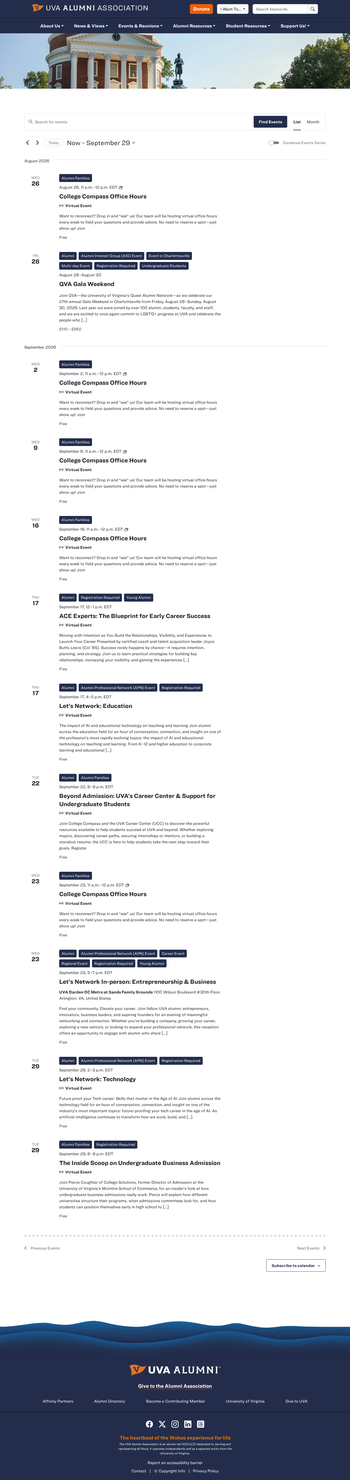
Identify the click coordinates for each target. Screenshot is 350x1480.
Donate (201, 9)
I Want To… (231, 9)
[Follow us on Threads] (200, 1424)
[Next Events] (37, 143)
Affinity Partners (58, 1401)
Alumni (67, 256)
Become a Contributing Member (175, 1401)
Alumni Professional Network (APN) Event (118, 687)
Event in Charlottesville (169, 256)
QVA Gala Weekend (86, 283)
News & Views (89, 25)
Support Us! (293, 25)
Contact (138, 1470)
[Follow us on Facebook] (149, 1424)
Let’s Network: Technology (97, 1078)
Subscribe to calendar (293, 1265)
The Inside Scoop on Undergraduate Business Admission (139, 1162)
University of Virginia (245, 1401)
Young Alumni (138, 597)
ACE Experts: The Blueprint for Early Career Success (134, 615)
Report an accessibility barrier (175, 1462)
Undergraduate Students (164, 265)
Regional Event (74, 963)
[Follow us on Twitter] (162, 1424)
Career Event (173, 953)
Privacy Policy (206, 1470)
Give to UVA (296, 1401)
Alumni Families (75, 178)
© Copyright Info (169, 1470)
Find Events (270, 121)
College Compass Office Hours (103, 196)
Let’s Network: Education (95, 705)
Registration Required (116, 265)
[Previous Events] (27, 143)
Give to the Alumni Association (175, 1386)
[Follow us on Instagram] (175, 1424)
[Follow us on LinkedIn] (187, 1424)
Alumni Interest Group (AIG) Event (111, 256)
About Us (50, 25)
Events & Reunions (138, 25)
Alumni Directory (109, 1401)
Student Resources (246, 25)
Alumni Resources (192, 25)
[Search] (312, 9)
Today (53, 142)
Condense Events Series (304, 143)
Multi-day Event (75, 265)
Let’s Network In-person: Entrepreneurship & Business (137, 981)
